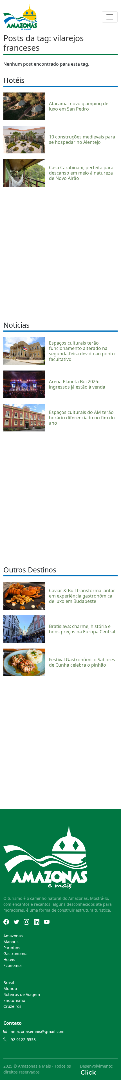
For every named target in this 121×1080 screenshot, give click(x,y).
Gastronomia (15, 953)
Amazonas (13, 935)
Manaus (11, 941)
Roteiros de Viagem (21, 994)
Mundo (10, 988)
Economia (12, 965)
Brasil (8, 982)
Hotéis (9, 959)
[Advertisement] (60, 253)
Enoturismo (14, 1000)
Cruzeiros (12, 1006)
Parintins (11, 947)
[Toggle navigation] (110, 17)
